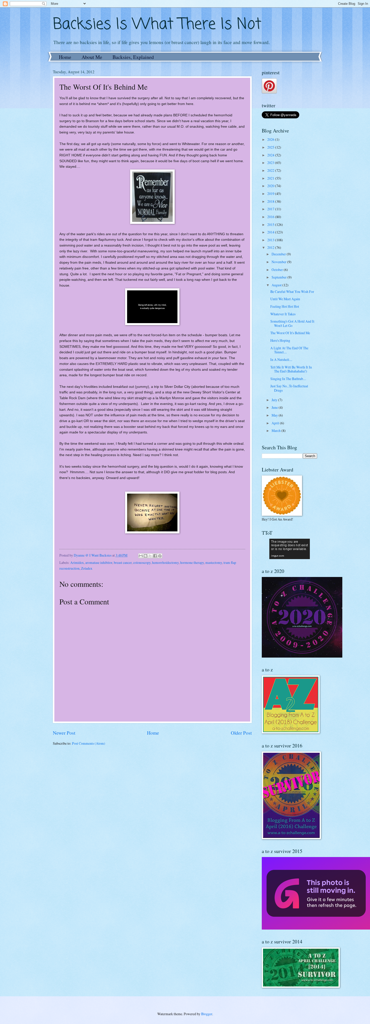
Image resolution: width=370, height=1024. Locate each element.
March (276, 430)
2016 (271, 216)
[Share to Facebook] (155, 555)
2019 (271, 193)
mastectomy (213, 562)
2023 (271, 162)
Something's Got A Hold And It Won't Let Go (292, 323)
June (275, 407)
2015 (271, 224)
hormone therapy (192, 562)
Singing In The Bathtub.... (288, 378)
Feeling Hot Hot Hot (284, 306)
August (277, 285)
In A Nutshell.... (281, 359)
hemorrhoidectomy (165, 562)
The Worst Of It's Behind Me (290, 332)
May (275, 415)
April (276, 423)
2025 (271, 147)
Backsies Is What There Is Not (157, 24)
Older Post (241, 733)
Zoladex (86, 568)
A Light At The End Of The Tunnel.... (289, 350)
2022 (271, 170)
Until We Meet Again (285, 298)
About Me (92, 57)
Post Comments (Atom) (88, 743)
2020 (271, 185)
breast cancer (123, 562)
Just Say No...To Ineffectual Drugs (289, 388)
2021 (271, 178)
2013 (271, 239)
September (279, 277)
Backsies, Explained (133, 57)
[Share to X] (150, 555)
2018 (271, 201)
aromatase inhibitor (98, 562)
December (279, 254)
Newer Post (64, 733)
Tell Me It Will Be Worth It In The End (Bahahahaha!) (291, 369)
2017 (271, 209)
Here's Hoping (280, 340)
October (278, 269)
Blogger (206, 1013)
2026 (271, 139)
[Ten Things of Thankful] (289, 557)
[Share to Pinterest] (159, 555)
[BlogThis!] (145, 555)
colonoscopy (142, 562)
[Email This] (140, 555)
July (275, 399)
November (279, 261)
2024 (271, 155)
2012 (271, 247)
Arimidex (77, 562)
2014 (271, 232)
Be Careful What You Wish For (292, 291)
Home (65, 57)
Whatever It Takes (282, 314)
